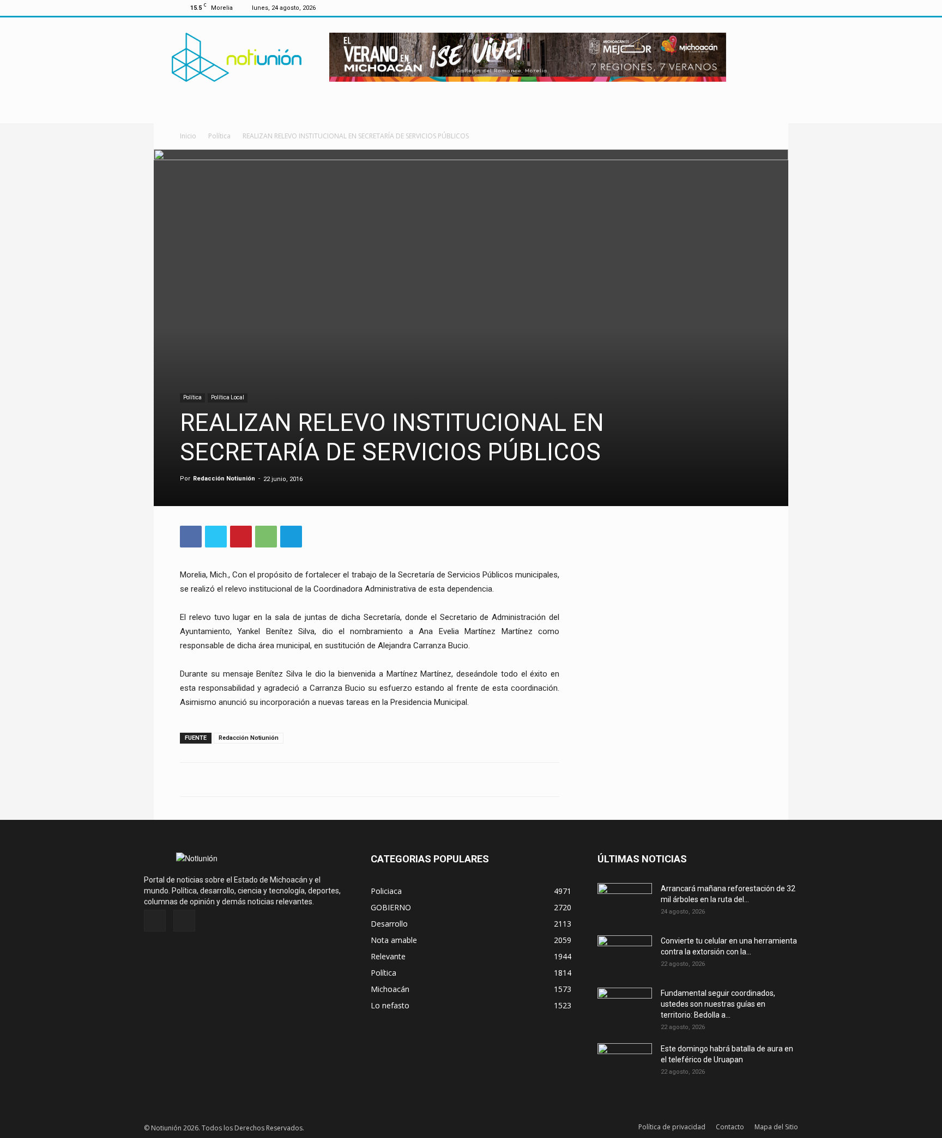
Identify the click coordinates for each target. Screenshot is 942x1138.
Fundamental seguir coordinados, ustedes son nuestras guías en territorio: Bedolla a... (718, 1004)
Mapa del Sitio (776, 1126)
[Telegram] (291, 536)
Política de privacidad (671, 1126)
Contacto (730, 1126)
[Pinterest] (241, 536)
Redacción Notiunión (224, 478)
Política (219, 136)
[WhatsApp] (266, 536)
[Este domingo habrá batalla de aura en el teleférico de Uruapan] (624, 1062)
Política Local (227, 397)
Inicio (188, 136)
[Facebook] (736, 7)
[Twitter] (754, 7)
